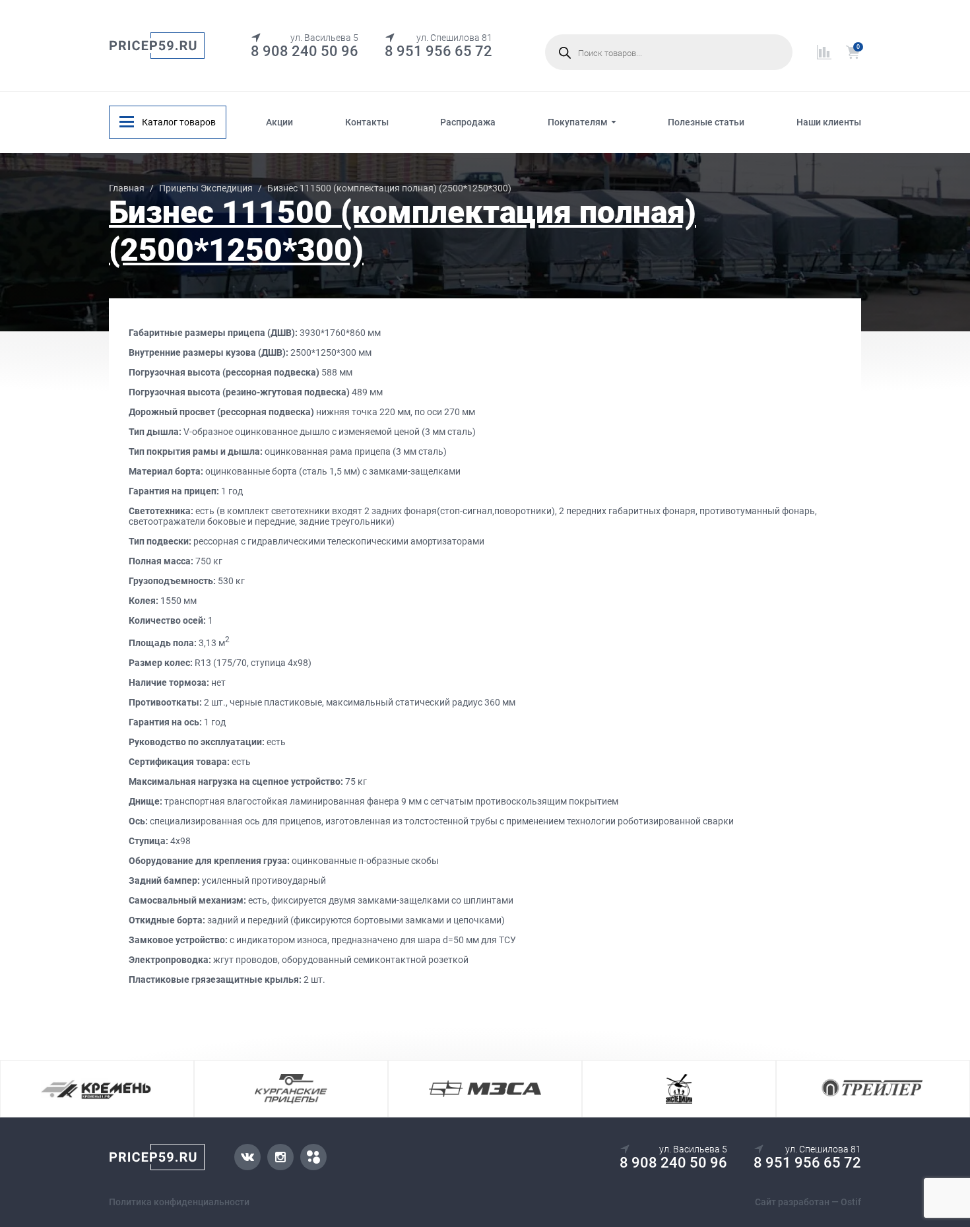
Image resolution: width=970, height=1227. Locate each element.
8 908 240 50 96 (304, 51)
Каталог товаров (179, 122)
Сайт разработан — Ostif (808, 1202)
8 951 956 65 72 (438, 51)
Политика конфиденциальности (179, 1202)
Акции (279, 122)
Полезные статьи (706, 122)
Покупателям (578, 122)
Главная (127, 188)
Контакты (367, 122)
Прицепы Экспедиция (206, 188)
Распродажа (468, 122)
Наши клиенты (828, 122)
